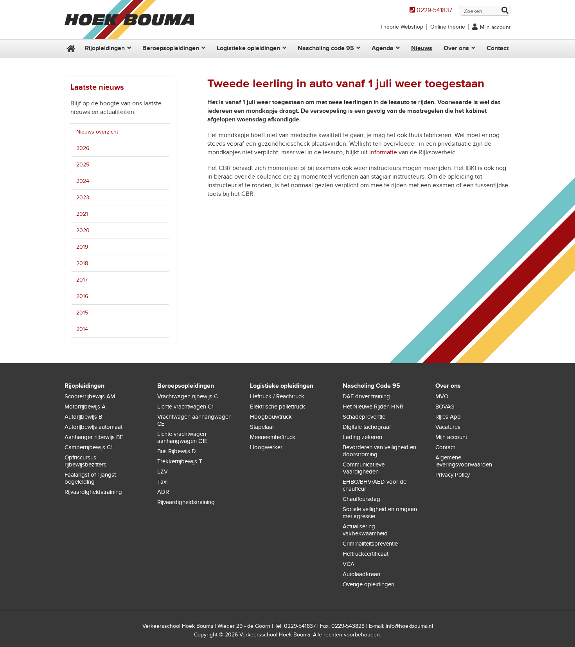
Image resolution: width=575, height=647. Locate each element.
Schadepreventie (364, 416)
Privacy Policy (452, 474)
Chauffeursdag (361, 498)
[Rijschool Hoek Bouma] (129, 35)
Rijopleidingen (105, 48)
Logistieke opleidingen (248, 48)
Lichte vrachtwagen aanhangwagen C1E (182, 437)
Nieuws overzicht (97, 131)
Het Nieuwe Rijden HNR (373, 406)
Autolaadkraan (361, 574)
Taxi (162, 481)
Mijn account (495, 27)
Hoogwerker (266, 447)
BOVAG (445, 406)
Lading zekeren (362, 437)
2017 (82, 280)
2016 (82, 296)
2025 (82, 164)
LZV (162, 471)
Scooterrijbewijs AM (90, 396)
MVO (441, 396)
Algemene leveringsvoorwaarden (463, 461)
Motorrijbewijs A (85, 406)
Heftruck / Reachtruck (277, 396)
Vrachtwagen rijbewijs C (187, 396)
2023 (82, 197)
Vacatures (447, 426)
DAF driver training (366, 396)
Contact (498, 48)
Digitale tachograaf (367, 426)
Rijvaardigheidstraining (93, 491)
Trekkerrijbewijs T (179, 461)
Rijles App (448, 416)
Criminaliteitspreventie (370, 543)
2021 (82, 214)
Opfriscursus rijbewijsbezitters (85, 461)
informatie (383, 152)
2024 (82, 181)
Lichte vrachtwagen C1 (185, 406)
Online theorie (447, 26)
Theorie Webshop (401, 26)
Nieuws (421, 48)
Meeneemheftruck (272, 437)
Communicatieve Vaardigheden (364, 468)
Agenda (383, 48)
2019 (82, 247)
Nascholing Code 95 (371, 386)
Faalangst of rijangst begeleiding (90, 478)
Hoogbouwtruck (271, 416)
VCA (348, 563)
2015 (82, 312)
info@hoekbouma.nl (409, 626)
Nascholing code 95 (326, 48)
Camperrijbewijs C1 (89, 447)
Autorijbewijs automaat (93, 426)
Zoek (504, 11)
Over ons (456, 48)
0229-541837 (434, 10)
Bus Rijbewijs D (176, 451)
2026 (82, 148)
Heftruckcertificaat (365, 553)
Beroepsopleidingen (170, 48)
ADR (163, 491)
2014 (82, 329)
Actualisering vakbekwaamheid (365, 530)
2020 (83, 230)
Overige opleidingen (368, 584)
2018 (82, 263)
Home (70, 49)
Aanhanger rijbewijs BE (94, 437)
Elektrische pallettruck (277, 406)
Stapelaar (262, 426)
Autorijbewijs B (83, 416)
